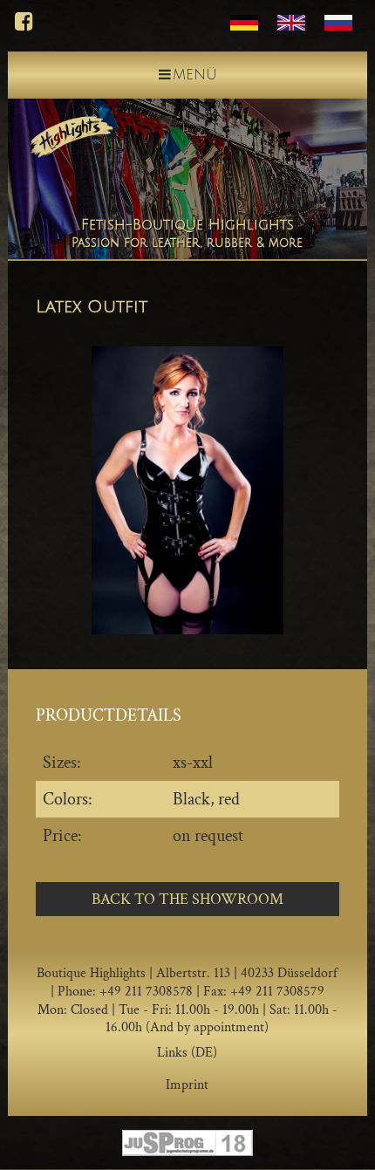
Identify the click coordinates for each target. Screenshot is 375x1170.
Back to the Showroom (187, 899)
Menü (195, 75)
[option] (187, 489)
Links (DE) (187, 1052)
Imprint (187, 1085)
